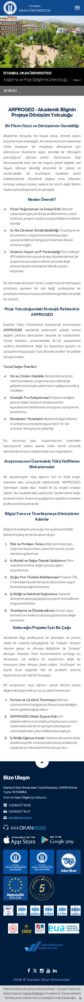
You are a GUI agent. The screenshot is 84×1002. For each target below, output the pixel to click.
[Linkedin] (55, 970)
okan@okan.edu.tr (20, 818)
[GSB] (13, 928)
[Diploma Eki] (15, 888)
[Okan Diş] (42, 862)
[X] (35, 969)
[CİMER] (27, 928)
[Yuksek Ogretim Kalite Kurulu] (42, 888)
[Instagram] (42, 970)
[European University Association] (64, 928)
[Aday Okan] (68, 862)
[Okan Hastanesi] (15, 862)
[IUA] (40, 928)
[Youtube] (48, 970)
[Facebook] (29, 970)
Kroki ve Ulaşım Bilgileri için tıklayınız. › (25, 797)
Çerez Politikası (33, 993)
